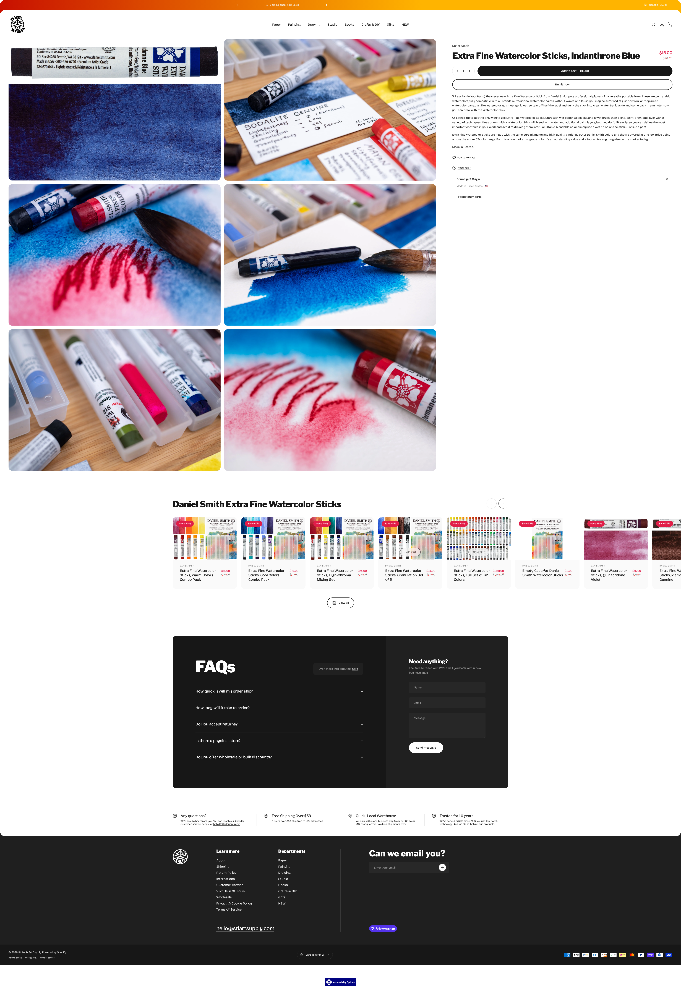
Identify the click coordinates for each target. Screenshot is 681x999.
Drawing (284, 873)
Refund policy (15, 958)
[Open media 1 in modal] (115, 109)
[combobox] (658, 5)
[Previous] (238, 5)
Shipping (222, 867)
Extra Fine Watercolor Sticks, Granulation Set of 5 (404, 575)
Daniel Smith (460, 45)
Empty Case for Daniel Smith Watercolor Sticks (542, 572)
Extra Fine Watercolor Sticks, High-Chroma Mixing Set (335, 575)
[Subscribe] (442, 867)
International (226, 879)
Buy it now (562, 84)
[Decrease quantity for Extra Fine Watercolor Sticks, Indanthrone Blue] (456, 71)
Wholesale (224, 897)
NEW (282, 903)
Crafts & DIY (287, 891)
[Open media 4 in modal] (330, 255)
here (355, 668)
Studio (283, 879)
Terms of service (46, 958)
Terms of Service (229, 909)
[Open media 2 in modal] (330, 110)
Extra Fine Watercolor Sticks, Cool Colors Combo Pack (266, 575)
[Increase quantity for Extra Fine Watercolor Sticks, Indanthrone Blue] (470, 71)
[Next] (326, 5)
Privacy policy (30, 958)
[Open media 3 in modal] (115, 255)
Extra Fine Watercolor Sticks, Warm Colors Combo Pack (198, 575)
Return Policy (226, 873)
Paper (282, 860)
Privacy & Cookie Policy (234, 903)
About (221, 860)
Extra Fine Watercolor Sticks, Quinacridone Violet (609, 575)
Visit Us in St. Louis (230, 891)
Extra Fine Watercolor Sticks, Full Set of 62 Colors (472, 575)
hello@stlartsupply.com (226, 824)
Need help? (464, 167)
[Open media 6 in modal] (330, 400)
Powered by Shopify (54, 952)
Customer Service (229, 885)
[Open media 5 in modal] (115, 400)
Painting (284, 867)
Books (283, 885)
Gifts (281, 897)
